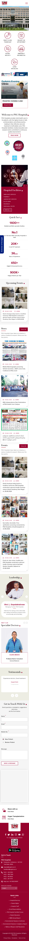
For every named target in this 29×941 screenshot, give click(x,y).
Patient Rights (15, 903)
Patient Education (15, 915)
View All (7, 210)
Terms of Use (22, 938)
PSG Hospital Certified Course (15, 912)
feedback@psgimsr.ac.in (10, 869)
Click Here (11, 811)
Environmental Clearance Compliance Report (15, 924)
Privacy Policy (7, 938)
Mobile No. (5, 731)
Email (3, 724)
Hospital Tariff (15, 906)
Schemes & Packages (2, 244)
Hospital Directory (15, 900)
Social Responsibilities (15, 909)
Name (3, 716)
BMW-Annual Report (15, 918)
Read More (14, 135)
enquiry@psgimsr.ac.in (9, 867)
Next (26, 18)
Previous (2, 18)
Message (4, 749)
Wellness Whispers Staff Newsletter (15, 927)
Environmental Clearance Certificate (15, 921)
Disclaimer (14, 938)
